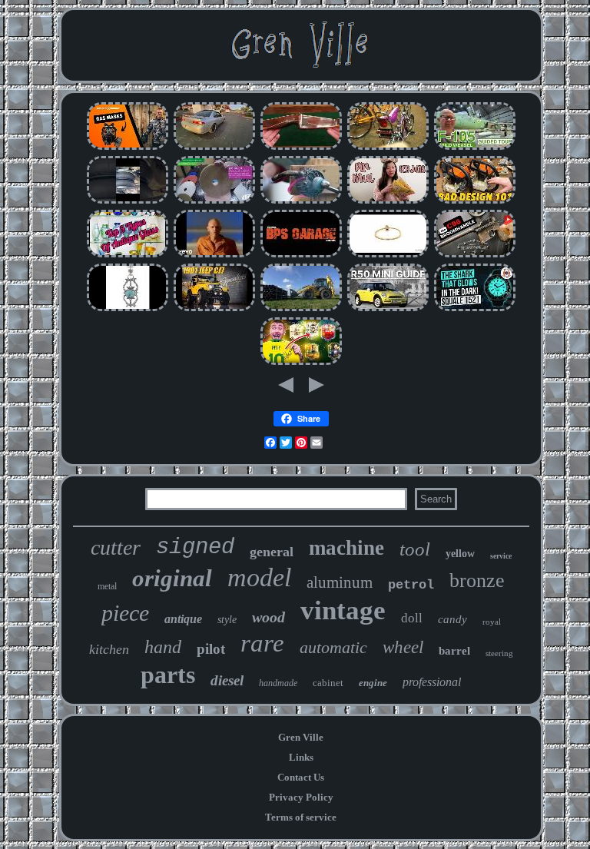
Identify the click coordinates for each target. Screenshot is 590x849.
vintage (343, 610)
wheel (403, 647)
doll (412, 618)
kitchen (109, 649)
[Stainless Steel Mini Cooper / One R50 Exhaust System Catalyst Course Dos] (388, 309)
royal (491, 621)
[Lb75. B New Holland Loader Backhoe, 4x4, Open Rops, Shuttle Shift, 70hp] (301, 309)
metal (107, 586)
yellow (460, 553)
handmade (278, 683)
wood (268, 617)
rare (262, 643)
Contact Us (300, 777)
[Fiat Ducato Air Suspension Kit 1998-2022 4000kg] (127, 201)
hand (162, 647)
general (271, 551)
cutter (116, 547)
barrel (454, 651)
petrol (411, 585)
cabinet (328, 682)
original (172, 578)
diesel (227, 680)
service (501, 556)
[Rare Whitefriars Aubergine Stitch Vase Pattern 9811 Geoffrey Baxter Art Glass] (127, 255)
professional (432, 681)
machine (346, 547)
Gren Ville (300, 737)
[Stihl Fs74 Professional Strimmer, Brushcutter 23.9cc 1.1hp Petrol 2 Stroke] (475, 201)
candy (452, 619)
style (227, 619)
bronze (477, 580)
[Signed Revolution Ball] (301, 363)
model (259, 577)
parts (168, 674)
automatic (333, 647)
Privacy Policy (301, 797)
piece (125, 612)
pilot (211, 649)
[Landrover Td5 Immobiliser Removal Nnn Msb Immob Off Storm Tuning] (301, 255)
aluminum (340, 582)
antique (183, 618)
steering (499, 653)
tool (414, 549)
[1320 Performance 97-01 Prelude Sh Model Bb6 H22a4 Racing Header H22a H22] (214, 148)
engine (373, 682)
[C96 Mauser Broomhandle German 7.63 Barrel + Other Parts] (475, 255)
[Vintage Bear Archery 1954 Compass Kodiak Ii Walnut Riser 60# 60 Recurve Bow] (301, 148)
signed (195, 547)
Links (301, 757)
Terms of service (300, 817)
